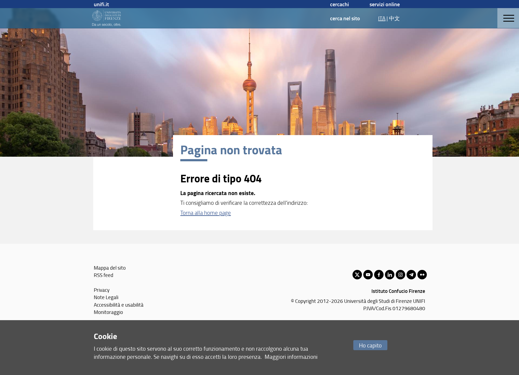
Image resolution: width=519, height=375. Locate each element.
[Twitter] (357, 274)
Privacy (101, 289)
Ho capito (370, 345)
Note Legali (106, 297)
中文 (394, 18)
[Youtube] (368, 274)
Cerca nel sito (345, 18)
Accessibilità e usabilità (119, 304)
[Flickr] (422, 274)
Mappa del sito (110, 267)
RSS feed (103, 275)
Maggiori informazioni (291, 356)
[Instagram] (400, 274)
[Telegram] (411, 274)
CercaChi (339, 4)
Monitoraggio (108, 312)
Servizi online (385, 4)
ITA (381, 18)
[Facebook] (379, 274)
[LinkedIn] (389, 274)
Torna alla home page (205, 212)
